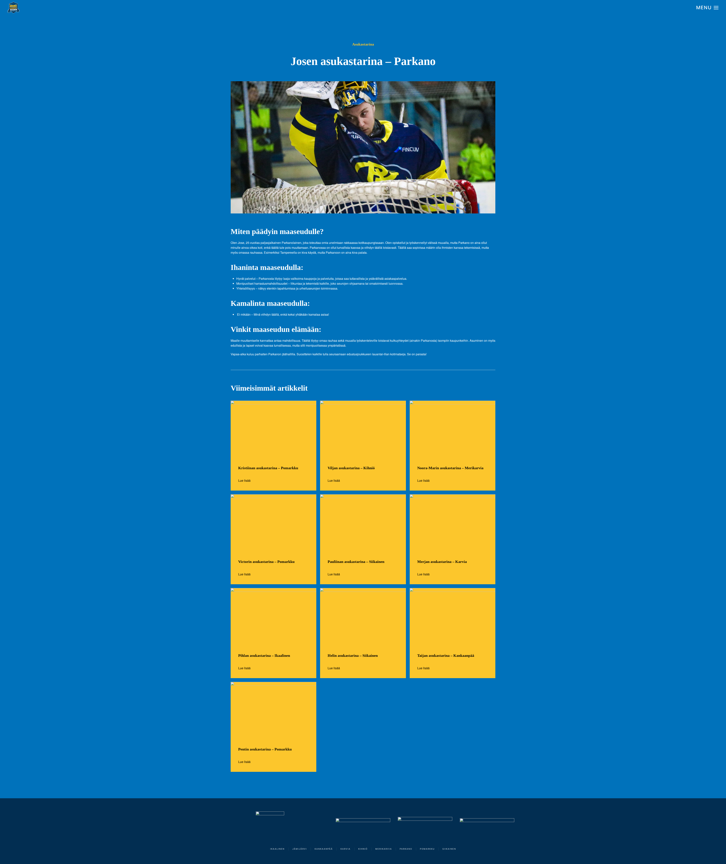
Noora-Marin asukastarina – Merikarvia (450, 468)
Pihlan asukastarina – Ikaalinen (264, 655)
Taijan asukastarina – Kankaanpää (445, 655)
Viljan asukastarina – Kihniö (351, 468)
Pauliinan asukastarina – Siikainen (356, 562)
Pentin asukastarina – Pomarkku (265, 749)
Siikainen (449, 849)
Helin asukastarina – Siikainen (353, 655)
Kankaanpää (324, 849)
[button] (707, 7)
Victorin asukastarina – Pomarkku (266, 562)
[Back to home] (13, 7)
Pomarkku (427, 849)
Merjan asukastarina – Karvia (442, 562)
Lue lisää (244, 480)
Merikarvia (383, 849)
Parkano (406, 849)
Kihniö (363, 849)
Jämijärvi (299, 849)
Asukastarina (363, 44)
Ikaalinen (277, 849)
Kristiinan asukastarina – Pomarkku (268, 468)
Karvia (346, 849)
